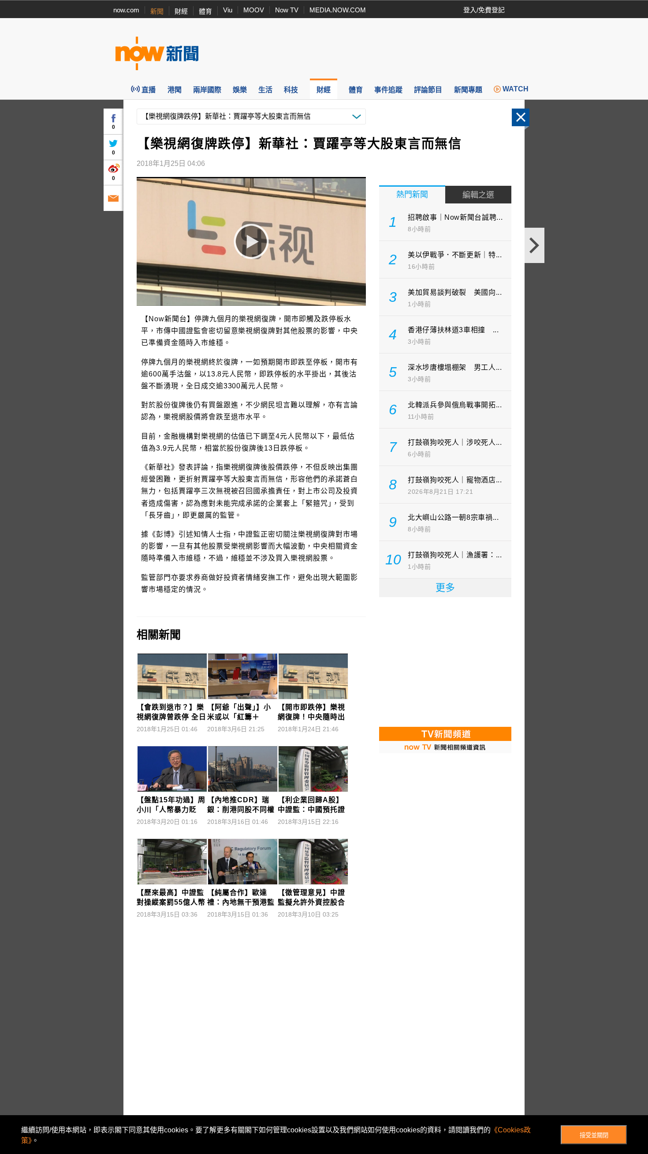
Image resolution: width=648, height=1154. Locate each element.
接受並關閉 (594, 1135)
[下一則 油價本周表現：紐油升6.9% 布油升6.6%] (534, 245)
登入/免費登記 (484, 10)
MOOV (253, 10)
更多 (445, 587)
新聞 (157, 11)
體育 (205, 11)
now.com (126, 10)
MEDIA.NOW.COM (337, 10)
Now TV (286, 10)
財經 (181, 11)
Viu (227, 10)
